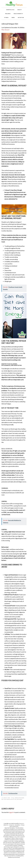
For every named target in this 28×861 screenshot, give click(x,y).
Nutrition (13, 799)
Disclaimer (17, 825)
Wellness (19, 799)
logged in (11, 812)
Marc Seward (5, 30)
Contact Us (11, 825)
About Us (6, 825)
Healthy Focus (14, 4)
